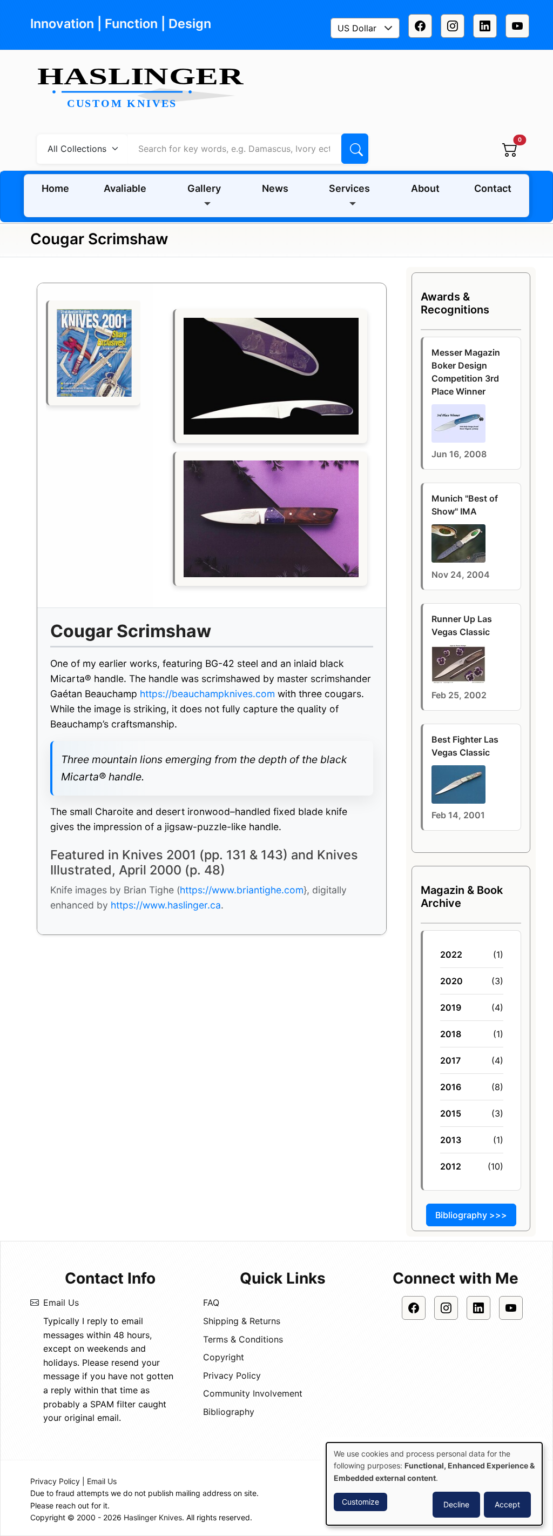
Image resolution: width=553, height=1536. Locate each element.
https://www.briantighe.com (242, 890)
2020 (451, 981)
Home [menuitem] (55, 188)
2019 (450, 1007)
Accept (507, 1504)
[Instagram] (452, 26)
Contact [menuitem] (492, 188)
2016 (450, 1086)
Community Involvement (252, 1393)
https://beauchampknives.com (207, 693)
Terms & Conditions (243, 1339)
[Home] (145, 88)
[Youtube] (517, 26)
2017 (450, 1060)
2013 (450, 1139)
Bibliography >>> (471, 1215)
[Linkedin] (485, 26)
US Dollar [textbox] (357, 28)
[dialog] (434, 1483)
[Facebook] (420, 26)
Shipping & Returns (241, 1320)
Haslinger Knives (153, 1517)
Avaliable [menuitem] (125, 188)
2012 (450, 1166)
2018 (450, 1034)
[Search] (354, 148)
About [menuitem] (425, 188)
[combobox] (365, 28)
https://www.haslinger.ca (166, 905)
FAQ (211, 1302)
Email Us (61, 1302)
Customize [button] (360, 1501)
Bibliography (228, 1411)
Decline (456, 1504)
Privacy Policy (232, 1375)
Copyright (223, 1357)
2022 (451, 954)
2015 (450, 1113)
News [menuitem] (275, 188)
